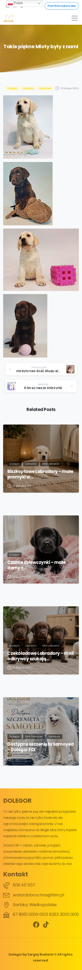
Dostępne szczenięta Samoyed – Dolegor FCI (40, 746)
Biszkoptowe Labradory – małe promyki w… (40, 474)
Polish (18, 3)
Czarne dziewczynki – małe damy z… (36, 565)
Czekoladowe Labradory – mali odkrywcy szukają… (40, 656)
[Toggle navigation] (74, 18)
